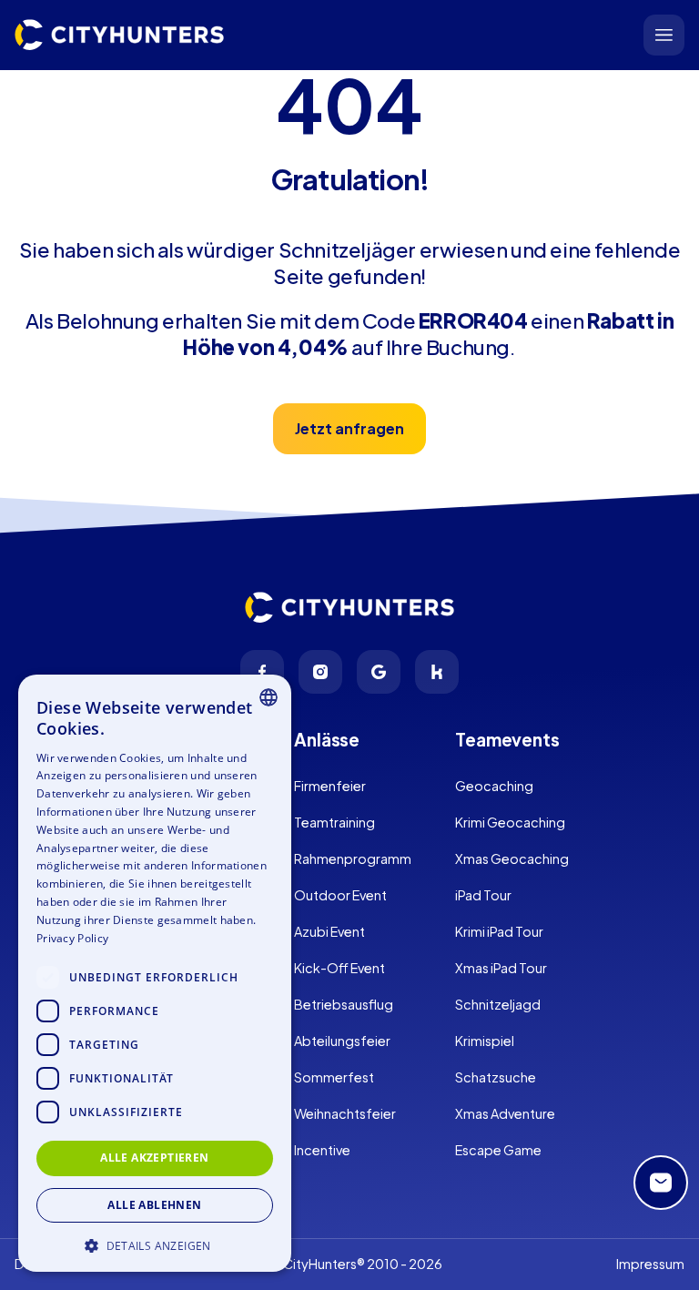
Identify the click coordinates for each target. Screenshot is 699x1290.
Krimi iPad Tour (499, 931)
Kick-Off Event (339, 968)
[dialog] (154, 973)
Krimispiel (484, 1040)
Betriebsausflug (343, 1004)
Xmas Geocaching (512, 858)
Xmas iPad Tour (501, 968)
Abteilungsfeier (342, 1040)
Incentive (322, 1150)
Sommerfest (334, 1077)
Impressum (650, 1263)
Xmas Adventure (505, 1113)
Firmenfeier (330, 785)
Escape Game (498, 1150)
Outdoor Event (340, 895)
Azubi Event (329, 931)
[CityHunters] (119, 35)
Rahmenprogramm (352, 858)
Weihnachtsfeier (345, 1113)
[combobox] (268, 697)
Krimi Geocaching (510, 822)
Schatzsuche (495, 1077)
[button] (154, 1244)
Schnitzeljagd (498, 1004)
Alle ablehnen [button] (154, 1205)
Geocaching (494, 785)
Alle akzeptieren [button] (154, 1157)
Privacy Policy (72, 938)
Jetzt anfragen (349, 428)
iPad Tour (483, 895)
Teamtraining (334, 822)
